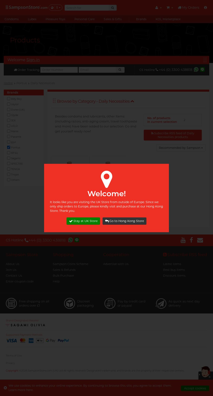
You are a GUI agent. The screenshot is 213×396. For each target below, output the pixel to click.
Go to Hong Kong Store (126, 221)
